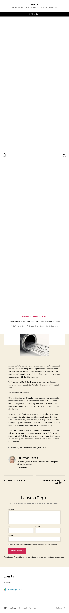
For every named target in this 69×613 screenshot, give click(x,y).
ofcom (44, 317)
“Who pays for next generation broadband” (33, 366)
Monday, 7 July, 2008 (36, 326)
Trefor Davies (19, 326)
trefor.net (34, 4)
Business (36, 317)
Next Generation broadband (28, 448)
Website (11, 536)
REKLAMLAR (34, 14)
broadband (26, 317)
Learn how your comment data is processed (48, 557)
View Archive (22, 467)
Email (37, 527)
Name (10, 527)
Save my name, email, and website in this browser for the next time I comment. (34, 544)
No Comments (53, 326)
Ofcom (44, 448)
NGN (39, 448)
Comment (11, 509)
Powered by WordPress (27, 608)
